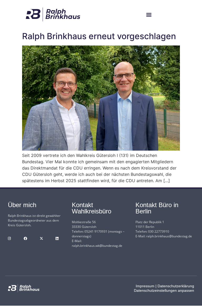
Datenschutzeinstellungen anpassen (164, 290)
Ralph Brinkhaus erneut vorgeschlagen (99, 36)
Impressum (145, 286)
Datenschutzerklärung (176, 286)
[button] (149, 14)
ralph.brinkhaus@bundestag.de (169, 236)
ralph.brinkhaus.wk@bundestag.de (97, 245)
